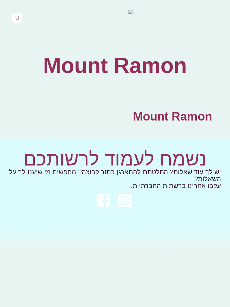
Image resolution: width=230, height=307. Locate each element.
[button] (217, 19)
